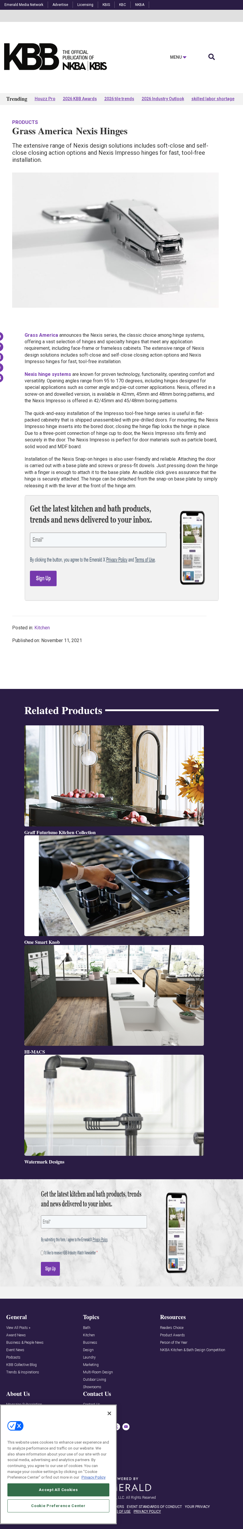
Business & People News (25, 1343)
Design (88, 1350)
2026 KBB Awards (80, 98)
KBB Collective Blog (21, 1365)
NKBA (139, 5)
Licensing (85, 5)
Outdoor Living (94, 1380)
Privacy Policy (93, 1477)
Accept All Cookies (58, 1489)
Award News (16, 1335)
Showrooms (92, 1387)
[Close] (109, 1413)
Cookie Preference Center (58, 1506)
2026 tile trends (119, 98)
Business (90, 1343)
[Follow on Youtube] (126, 1426)
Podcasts (13, 1357)
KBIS (106, 5)
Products (25, 122)
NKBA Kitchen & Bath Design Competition (192, 1350)
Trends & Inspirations (22, 1372)
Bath (86, 1328)
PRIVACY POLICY (147, 1511)
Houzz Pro (45, 98)
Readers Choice (171, 1328)
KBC (122, 5)
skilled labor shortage (212, 98)
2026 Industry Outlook (163, 98)
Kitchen (42, 628)
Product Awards (172, 1335)
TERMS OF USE (118, 1511)
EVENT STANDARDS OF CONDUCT (154, 1507)
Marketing (91, 1365)
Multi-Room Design (98, 1372)
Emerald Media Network (23, 5)
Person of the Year (173, 1343)
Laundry (89, 1357)
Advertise (60, 5)
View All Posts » (18, 1328)
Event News (15, 1350)
